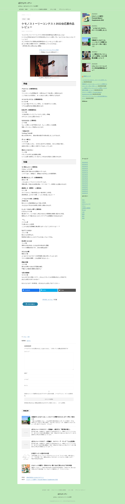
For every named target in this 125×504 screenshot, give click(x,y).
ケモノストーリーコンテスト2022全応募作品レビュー (99, 68)
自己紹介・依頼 (23, 9)
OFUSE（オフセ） (47, 299)
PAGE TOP (120, 487)
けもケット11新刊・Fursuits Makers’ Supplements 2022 (98, 18)
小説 (28, 336)
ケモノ (25, 336)
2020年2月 (85, 193)
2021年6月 (85, 176)
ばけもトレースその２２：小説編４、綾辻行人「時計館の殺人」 (51, 429)
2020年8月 (85, 187)
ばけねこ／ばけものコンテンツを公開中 (62, 497)
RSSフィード (87, 76)
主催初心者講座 (86, 208)
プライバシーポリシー (65, 9)
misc (83, 199)
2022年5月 (85, 166)
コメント (27, 351)
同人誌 (84, 210)
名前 (25, 373)
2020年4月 (85, 191)
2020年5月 (85, 189)
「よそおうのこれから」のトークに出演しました (99, 29)
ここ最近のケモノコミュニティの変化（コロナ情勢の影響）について (99, 56)
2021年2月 (85, 185)
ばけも (29, 340)
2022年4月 (85, 168)
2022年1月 (85, 172)
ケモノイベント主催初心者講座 (38, 9)
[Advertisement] (49, 319)
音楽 (83, 218)
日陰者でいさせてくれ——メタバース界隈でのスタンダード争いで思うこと (99, 43)
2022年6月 (85, 164)
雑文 (83, 216)
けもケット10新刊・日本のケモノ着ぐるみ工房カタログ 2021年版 (51, 465)
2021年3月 (85, 183)
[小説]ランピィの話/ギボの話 (40, 453)
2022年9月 (85, 162)
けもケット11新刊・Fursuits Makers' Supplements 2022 (42, 479)
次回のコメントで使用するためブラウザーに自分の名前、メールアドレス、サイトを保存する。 (48, 394)
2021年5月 (85, 179)
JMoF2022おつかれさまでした (35, 477)
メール (26, 379)
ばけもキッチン (25, 3)
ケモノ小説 (53, 9)
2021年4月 (85, 181)
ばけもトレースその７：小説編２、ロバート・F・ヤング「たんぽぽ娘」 (53, 441)
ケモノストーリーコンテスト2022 (49, 50)
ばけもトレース (86, 204)
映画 (83, 214)
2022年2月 (85, 170)
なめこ (84, 202)
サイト (26, 385)
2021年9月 (85, 174)
